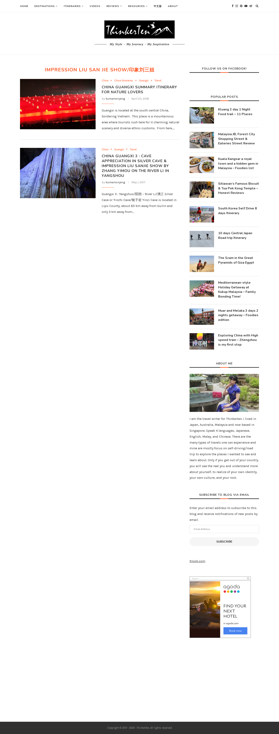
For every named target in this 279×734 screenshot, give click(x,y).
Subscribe (224, 542)
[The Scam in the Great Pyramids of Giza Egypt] (202, 264)
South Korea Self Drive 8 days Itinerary (237, 210)
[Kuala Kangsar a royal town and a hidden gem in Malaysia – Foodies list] (202, 165)
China (105, 80)
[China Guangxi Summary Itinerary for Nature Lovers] (58, 104)
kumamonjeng (115, 98)
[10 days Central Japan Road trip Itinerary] (202, 239)
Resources (136, 6)
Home (24, 6)
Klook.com (197, 561)
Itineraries (72, 6)
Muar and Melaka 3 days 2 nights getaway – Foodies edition (238, 315)
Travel (157, 80)
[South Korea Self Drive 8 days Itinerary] (202, 214)
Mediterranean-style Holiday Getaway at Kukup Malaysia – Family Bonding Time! (237, 289)
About (173, 6)
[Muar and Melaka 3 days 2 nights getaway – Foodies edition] (202, 316)
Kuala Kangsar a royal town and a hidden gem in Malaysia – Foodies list (238, 163)
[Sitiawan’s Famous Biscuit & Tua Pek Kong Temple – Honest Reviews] (202, 189)
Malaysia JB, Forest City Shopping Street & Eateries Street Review (236, 139)
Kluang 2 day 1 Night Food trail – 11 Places (235, 111)
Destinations (44, 6)
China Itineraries (123, 80)
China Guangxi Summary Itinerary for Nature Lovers (139, 89)
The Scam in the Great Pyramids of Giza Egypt (236, 260)
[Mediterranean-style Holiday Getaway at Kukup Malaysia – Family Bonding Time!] (202, 288)
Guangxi (144, 80)
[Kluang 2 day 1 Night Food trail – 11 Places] (202, 115)
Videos (95, 6)
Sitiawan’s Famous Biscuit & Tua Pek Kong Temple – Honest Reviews (238, 188)
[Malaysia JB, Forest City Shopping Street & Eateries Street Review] (202, 140)
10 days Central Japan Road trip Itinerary (235, 235)
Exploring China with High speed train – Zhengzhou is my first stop (238, 340)
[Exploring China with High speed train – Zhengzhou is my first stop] (202, 341)
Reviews (112, 6)
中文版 (158, 6)
